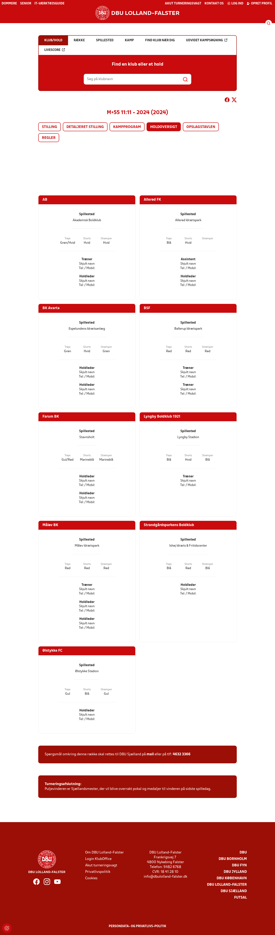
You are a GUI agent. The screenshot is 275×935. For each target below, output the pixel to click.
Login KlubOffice (98, 859)
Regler (49, 138)
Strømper (106, 238)
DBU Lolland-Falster (227, 884)
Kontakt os (214, 3)
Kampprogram (127, 127)
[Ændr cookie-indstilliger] (7, 928)
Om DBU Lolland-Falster (104, 852)
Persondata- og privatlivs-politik (137, 926)
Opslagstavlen (200, 127)
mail (150, 754)
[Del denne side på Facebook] (227, 100)
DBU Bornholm (233, 859)
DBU (243, 852)
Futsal (240, 897)
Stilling (49, 127)
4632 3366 (181, 754)
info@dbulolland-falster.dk (165, 876)
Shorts (87, 238)
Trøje (67, 238)
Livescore (52, 50)
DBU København (232, 878)
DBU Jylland (235, 872)
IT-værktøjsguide (49, 3)
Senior (25, 3)
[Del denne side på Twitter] (234, 100)
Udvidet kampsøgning (204, 40)
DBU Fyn (239, 865)
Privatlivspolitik (97, 872)
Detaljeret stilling (85, 127)
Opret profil (261, 3)
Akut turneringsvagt (183, 3)
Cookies (91, 878)
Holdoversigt (163, 127)
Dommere (9, 3)
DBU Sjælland (234, 891)
